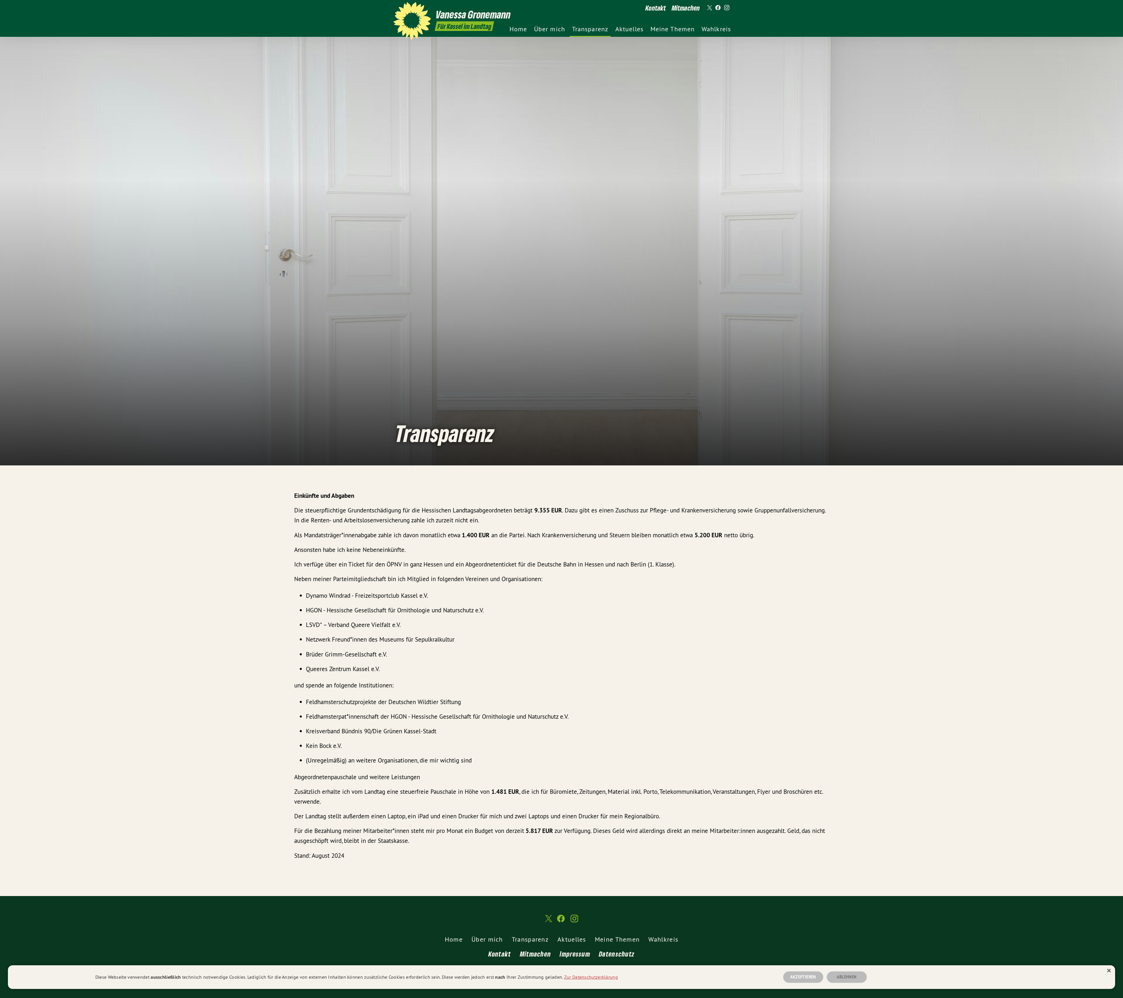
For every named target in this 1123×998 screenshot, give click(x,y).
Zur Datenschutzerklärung (591, 977)
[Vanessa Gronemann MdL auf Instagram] (726, 8)
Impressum (575, 954)
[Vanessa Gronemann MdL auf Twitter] (709, 8)
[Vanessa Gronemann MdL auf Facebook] (718, 8)
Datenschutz (617, 954)
